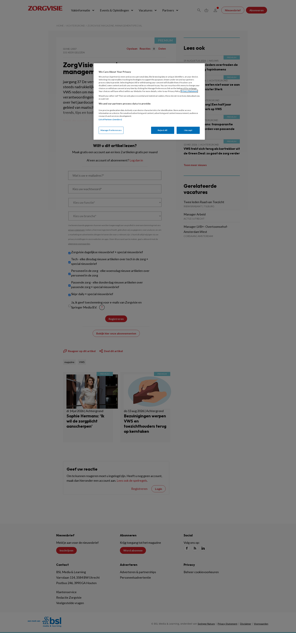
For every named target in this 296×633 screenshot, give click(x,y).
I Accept (188, 130)
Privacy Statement (189, 91)
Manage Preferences (111, 130)
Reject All (162, 130)
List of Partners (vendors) (110, 119)
